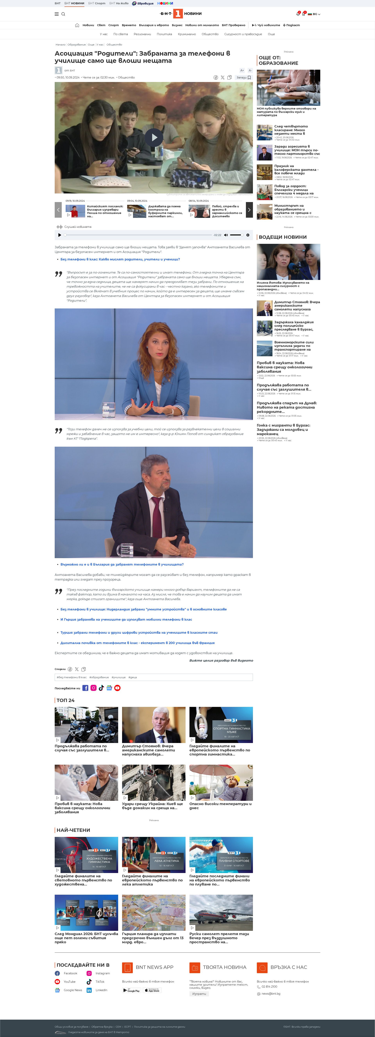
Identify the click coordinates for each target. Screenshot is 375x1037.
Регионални (142, 34)
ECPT (127, 1026)
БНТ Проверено (233, 25)
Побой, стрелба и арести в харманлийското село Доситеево (229, 211)
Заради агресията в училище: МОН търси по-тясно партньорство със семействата (297, 150)
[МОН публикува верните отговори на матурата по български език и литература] (288, 88)
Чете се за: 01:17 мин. (287, 356)
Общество (210, 34)
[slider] (138, 235)
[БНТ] (59, 70)
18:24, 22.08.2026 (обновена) (290, 353)
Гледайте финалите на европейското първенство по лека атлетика (152, 880)
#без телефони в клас (72, 677)
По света (120, 34)
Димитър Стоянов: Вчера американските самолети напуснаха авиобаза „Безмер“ (297, 305)
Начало (60, 44)
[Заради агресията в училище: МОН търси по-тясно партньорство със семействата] (264, 152)
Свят (101, 25)
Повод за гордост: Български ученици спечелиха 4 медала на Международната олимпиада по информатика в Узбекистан (294, 189)
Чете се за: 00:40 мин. (270, 440)
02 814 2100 (269, 986)
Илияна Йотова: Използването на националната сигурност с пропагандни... (283, 286)
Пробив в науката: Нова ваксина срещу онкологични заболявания (82, 808)
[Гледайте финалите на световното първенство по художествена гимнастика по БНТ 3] (86, 855)
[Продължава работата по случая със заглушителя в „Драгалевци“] (86, 725)
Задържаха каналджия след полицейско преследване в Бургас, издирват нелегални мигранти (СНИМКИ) (294, 326)
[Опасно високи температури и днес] (221, 783)
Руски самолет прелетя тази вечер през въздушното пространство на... (219, 938)
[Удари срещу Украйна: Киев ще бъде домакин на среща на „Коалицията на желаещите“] (154, 783)
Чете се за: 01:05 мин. (290, 416)
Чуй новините (269, 25)
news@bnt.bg (271, 993)
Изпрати (199, 994)
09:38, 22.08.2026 (267, 416)
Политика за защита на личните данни (159, 1026)
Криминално (187, 34)
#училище (119, 677)
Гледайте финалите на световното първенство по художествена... (83, 880)
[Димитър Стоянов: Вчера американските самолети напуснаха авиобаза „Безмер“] (154, 725)
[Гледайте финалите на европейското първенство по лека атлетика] (154, 855)
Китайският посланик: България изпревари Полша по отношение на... (105, 211)
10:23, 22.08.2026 (267, 394)
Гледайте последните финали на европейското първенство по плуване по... (219, 880)
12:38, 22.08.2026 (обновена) (290, 313)
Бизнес (177, 25)
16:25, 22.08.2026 (284, 333)
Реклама (154, 820)
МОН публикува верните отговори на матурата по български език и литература (286, 112)
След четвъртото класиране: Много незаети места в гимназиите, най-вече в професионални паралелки (295, 130)
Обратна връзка (101, 1026)
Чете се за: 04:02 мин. (301, 293)
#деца (133, 677)
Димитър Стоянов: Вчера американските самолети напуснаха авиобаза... (148, 750)
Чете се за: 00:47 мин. (288, 336)
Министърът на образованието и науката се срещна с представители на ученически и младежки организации (295, 209)
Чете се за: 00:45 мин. (288, 315)
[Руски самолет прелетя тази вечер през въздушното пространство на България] (221, 913)
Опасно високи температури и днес (220, 806)
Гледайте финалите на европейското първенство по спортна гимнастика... (219, 750)
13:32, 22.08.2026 (267, 376)
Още (271, 34)
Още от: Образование (278, 60)
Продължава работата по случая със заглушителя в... (82, 748)
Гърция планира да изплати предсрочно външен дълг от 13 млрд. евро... (153, 938)
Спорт (113, 25)
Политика (164, 34)
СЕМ (118, 1026)
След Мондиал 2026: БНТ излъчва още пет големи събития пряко (86, 938)
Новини (88, 25)
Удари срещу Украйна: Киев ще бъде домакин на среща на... (152, 806)
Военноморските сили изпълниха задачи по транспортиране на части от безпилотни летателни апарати (294, 346)
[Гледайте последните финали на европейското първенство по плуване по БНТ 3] (221, 855)
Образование (77, 44)
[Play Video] (154, 137)
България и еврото (154, 25)
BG (315, 14)
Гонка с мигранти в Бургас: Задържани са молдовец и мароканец (283, 429)
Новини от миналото (202, 25)
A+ (242, 70)
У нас (104, 34)
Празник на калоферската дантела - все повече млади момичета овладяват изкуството (296, 169)
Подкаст (293, 25)
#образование (99, 677)
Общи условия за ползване (71, 1026)
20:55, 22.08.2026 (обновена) (273, 438)
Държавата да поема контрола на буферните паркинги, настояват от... (165, 211)
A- (250, 70)
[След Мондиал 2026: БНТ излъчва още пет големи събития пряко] (86, 913)
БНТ (58, 3)
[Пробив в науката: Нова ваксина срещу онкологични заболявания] (86, 783)
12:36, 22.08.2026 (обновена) (273, 293)
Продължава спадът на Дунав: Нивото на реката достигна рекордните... (287, 407)
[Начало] (77, 25)
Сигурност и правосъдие (243, 34)
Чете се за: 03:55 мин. (289, 376)
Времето (129, 25)
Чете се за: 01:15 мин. (290, 394)
